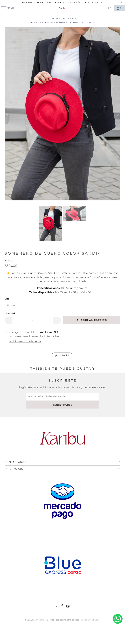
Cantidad (10, 313)
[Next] (117, 114)
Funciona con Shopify (90, 620)
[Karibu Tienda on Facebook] (62, 607)
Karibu (9, 260)
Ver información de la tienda (25, 341)
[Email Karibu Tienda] (56, 607)
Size (7, 298)
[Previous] (7, 114)
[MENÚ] (2, 8)
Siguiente (68, 18)
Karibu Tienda (39, 620)
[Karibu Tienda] (62, 8)
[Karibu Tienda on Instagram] (68, 607)
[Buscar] (110, 8)
